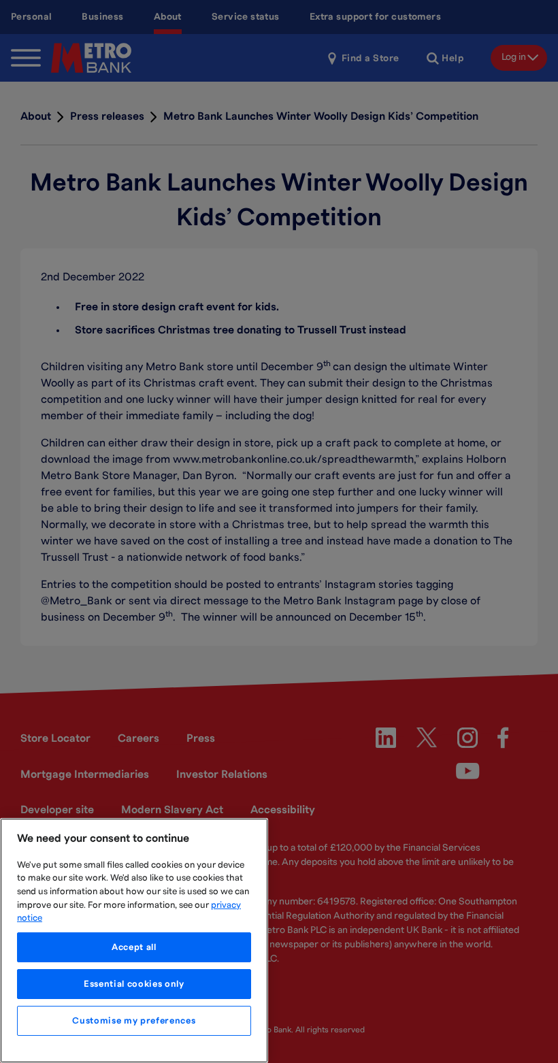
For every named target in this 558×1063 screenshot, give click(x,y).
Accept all (134, 947)
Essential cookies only (134, 984)
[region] (134, 940)
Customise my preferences (133, 1021)
